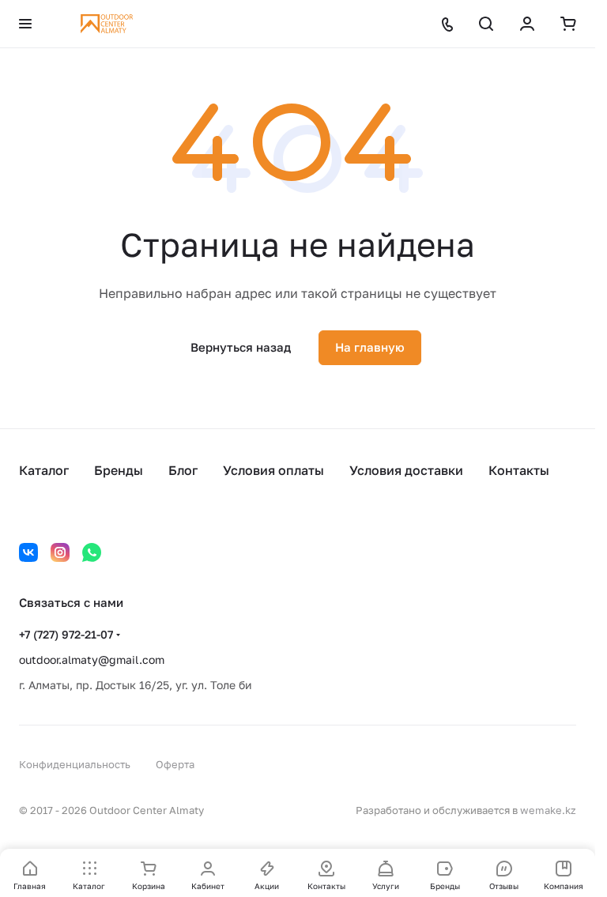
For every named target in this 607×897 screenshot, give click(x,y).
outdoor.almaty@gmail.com (91, 659)
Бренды (118, 470)
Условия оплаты (273, 470)
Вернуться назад (240, 347)
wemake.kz (548, 810)
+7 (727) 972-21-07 (66, 634)
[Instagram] (60, 552)
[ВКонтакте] (28, 552)
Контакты (518, 470)
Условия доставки (406, 470)
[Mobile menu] (25, 23)
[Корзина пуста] (568, 24)
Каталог (44, 470)
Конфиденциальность (74, 764)
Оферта (175, 764)
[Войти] (527, 24)
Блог (183, 470)
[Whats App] (91, 552)
